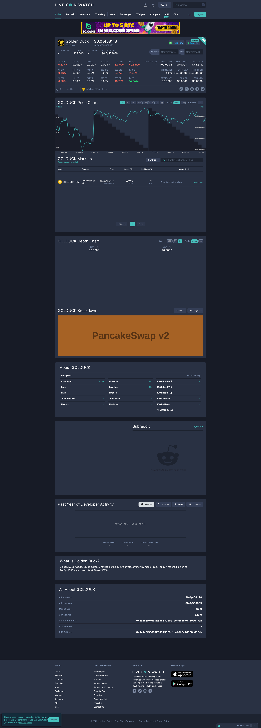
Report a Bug (99, 691)
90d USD (118, 62)
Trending (59, 683)
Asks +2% (198, 78)
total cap (198, 62)
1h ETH (61, 78)
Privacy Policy (163, 721)
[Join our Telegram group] (135, 691)
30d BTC (104, 70)
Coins (57, 671)
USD (163, 5)
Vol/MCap (92, 50)
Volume (179, 310)
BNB (78, 182)
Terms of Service (146, 721)
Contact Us (99, 707)
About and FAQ (100, 699)
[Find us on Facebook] (150, 691)
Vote (57, 687)
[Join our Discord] (145, 691)
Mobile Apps (99, 671)
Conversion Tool (101, 675)
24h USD (76, 62)
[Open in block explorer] (107, 89)
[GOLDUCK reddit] (192, 89)
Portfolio (58, 675)
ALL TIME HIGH (108, 50)
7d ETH (90, 78)
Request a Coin (100, 683)
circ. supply (151, 62)
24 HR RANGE (166, 70)
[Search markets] (163, 160)
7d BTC (90, 70)
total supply (165, 62)
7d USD (90, 62)
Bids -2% (183, 78)
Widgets (58, 695)
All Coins (97, 679)
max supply (181, 62)
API (56, 703)
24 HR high (197, 70)
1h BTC (61, 70)
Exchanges (194, 310)
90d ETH (118, 78)
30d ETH (104, 78)
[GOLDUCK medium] (202, 89)
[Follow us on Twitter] (139, 691)
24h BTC (76, 70)
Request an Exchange (103, 687)
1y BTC (132, 70)
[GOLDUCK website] (181, 89)
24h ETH (76, 78)
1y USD (132, 62)
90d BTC (118, 70)
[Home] (150, 672)
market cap (63, 50)
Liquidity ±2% (166, 78)
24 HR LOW (182, 70)
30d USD (104, 62)
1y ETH (132, 78)
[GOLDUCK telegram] (197, 89)
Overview (59, 679)
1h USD (61, 62)
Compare (59, 699)
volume (77, 50)
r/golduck (198, 426)
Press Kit (98, 703)
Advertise (98, 695)
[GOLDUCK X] (186, 89)
